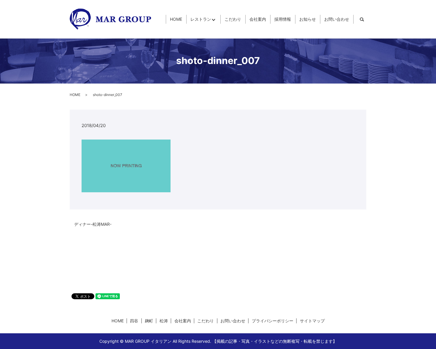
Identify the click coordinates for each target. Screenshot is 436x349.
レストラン (200, 19)
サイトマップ (312, 320)
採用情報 (282, 19)
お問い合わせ (336, 19)
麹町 (149, 320)
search (361, 19)
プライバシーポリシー (272, 320)
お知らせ (307, 19)
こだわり (233, 19)
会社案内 (257, 19)
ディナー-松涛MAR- (93, 224)
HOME (176, 19)
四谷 (134, 320)
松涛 (164, 320)
